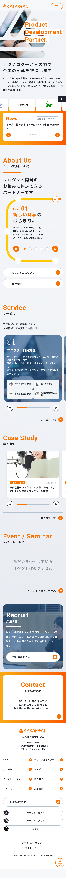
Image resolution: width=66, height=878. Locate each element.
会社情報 (7, 769)
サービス (38, 769)
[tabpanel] (31, 219)
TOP (5, 759)
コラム (35, 828)
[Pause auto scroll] (62, 99)
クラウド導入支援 (23, 384)
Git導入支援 (46, 384)
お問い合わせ (18, 802)
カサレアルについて (44, 759)
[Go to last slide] (16, 249)
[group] (33, 371)
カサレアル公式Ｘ (36, 812)
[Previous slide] (8, 135)
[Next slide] (57, 135)
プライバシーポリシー (33, 842)
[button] (57, 6)
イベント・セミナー (13, 778)
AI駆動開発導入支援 (49, 394)
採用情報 (38, 788)
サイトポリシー (33, 847)
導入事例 (38, 778)
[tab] (27, 135)
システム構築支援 (23, 393)
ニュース (7, 788)
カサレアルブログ (36, 820)
